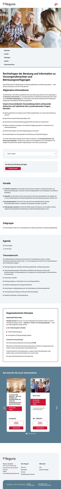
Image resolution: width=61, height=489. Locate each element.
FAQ (40, 467)
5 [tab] (33, 433)
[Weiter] (56, 408)
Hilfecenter (42, 464)
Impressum (10, 484)
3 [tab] (29, 433)
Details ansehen (16, 423)
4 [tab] (31, 433)
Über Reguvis (25, 464)
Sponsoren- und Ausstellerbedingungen (44, 484)
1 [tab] (26, 433)
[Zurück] (4, 408)
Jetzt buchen (16, 428)
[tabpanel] (16, 405)
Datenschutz (21, 484)
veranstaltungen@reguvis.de (11, 473)
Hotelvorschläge (43, 469)
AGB (15, 484)
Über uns (23, 467)
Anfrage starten (13, 168)
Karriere (23, 472)
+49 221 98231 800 (10, 466)
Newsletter (24, 469)
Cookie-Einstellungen (30, 484)
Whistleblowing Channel (27, 474)
